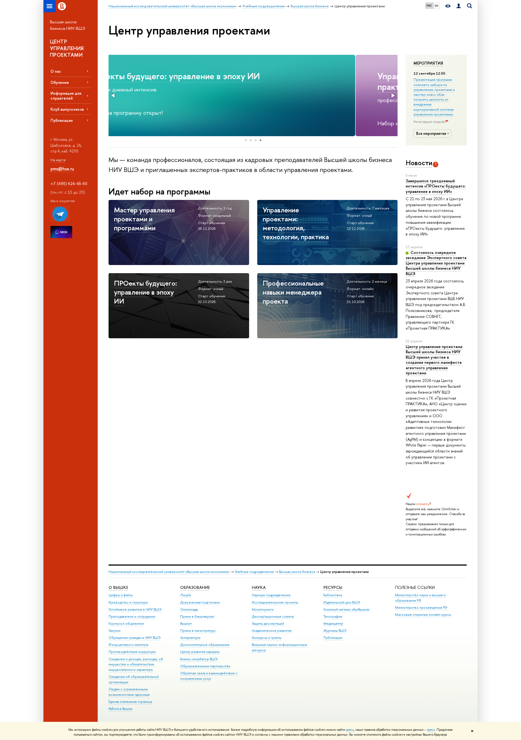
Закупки (114, 630)
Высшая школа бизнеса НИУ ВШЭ (67, 25)
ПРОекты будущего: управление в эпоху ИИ (145, 292)
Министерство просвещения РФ (421, 607)
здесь (350, 730)
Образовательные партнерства (205, 666)
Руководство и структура (128, 602)
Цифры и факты (121, 595)
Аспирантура (190, 637)
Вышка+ (186, 623)
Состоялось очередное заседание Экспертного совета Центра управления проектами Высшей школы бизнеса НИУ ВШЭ (436, 263)
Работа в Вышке (120, 708)
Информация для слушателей (65, 95)
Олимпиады (189, 609)
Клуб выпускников (67, 109)
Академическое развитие (272, 630)
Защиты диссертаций (268, 623)
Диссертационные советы (273, 616)
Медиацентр (333, 623)
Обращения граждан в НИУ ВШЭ (135, 637)
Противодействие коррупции (132, 651)
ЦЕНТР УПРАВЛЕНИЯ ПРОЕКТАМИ (67, 48)
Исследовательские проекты (275, 602)
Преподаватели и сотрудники (132, 616)
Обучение (59, 82)
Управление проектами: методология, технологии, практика (228, 81)
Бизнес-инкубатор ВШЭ (199, 659)
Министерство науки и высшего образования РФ (420, 598)
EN (436, 6)
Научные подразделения (271, 595)
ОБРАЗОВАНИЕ (195, 587)
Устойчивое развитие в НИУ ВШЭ (135, 609)
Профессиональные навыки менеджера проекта (293, 292)
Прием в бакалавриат (197, 616)
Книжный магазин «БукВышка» (346, 609)
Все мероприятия (431, 133)
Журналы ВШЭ (335, 630)
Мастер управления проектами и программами (144, 218)
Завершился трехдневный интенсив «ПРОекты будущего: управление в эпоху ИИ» (436, 186)
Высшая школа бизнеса (297, 571)
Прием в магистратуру (197, 630)
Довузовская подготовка (200, 602)
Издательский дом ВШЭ (341, 602)
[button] (113, 95)
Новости (419, 162)
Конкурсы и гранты (266, 637)
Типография (332, 616)
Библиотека (332, 595)
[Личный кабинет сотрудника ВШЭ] (459, 6)
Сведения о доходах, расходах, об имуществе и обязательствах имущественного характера (136, 664)
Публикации (61, 120)
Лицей (185, 595)
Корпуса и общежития (126, 623)
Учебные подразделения (254, 571)
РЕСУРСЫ (332, 587)
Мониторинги (263, 609)
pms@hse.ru (62, 169)
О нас (55, 71)
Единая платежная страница (130, 701)
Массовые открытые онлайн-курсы (423, 614)
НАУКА (259, 587)
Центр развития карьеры (200, 651)
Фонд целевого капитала (128, 644)
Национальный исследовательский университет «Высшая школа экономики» (169, 571)
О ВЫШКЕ (118, 587)
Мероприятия (428, 63)
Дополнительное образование (205, 644)
